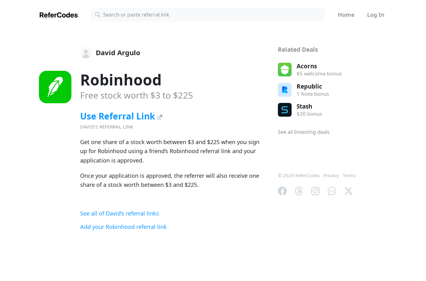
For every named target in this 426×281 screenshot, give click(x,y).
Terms (349, 175)
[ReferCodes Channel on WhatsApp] (331, 190)
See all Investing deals (304, 131)
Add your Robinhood (123, 226)
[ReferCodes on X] (348, 190)
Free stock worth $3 (136, 95)
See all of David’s (119, 213)
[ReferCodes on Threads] (298, 190)
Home (346, 14)
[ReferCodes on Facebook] (282, 190)
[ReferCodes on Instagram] (315, 190)
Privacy (331, 175)
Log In (376, 14)
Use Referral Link (118, 116)
